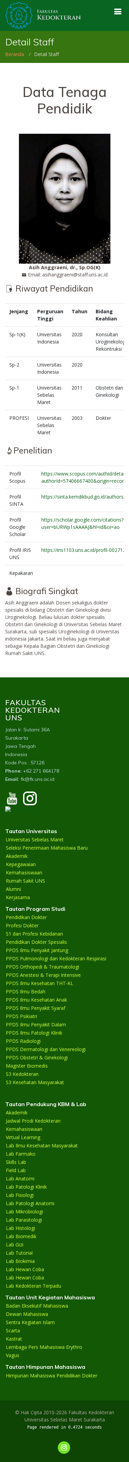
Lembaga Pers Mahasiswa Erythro (44, 1347)
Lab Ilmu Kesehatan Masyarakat (42, 1145)
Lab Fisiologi (20, 1195)
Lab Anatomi (20, 1178)
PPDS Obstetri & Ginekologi (37, 1057)
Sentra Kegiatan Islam (30, 1322)
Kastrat (14, 1338)
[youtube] (12, 801)
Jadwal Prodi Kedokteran (33, 1121)
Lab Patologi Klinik (26, 1187)
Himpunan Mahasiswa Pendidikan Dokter (51, 1375)
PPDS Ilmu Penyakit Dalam (36, 1024)
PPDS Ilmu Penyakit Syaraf (35, 1008)
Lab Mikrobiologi (24, 1211)
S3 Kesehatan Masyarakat (35, 1082)
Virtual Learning (23, 1137)
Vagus (12, 1355)
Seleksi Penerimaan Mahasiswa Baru (47, 847)
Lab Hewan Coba (25, 1269)
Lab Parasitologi (24, 1220)
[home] (43, 15)
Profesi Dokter (22, 925)
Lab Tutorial (19, 1253)
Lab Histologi (20, 1228)
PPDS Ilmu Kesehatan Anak (36, 999)
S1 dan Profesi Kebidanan (34, 933)
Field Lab (16, 1170)
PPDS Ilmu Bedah (25, 991)
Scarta (13, 1330)
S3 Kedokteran (22, 1074)
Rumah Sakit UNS (25, 881)
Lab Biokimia (20, 1261)
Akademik (17, 856)
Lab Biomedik (21, 1236)
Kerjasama (18, 897)
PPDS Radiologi (23, 1041)
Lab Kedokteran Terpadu (33, 1286)
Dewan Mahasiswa (27, 1314)
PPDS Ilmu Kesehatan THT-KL (39, 983)
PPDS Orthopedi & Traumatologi (42, 966)
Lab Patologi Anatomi (30, 1203)
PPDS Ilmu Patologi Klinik (34, 1032)
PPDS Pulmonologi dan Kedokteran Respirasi (56, 958)
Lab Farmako (20, 1154)
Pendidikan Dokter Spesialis (36, 942)
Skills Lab (16, 1162)
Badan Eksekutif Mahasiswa (37, 1305)
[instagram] (30, 801)
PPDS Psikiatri (21, 1016)
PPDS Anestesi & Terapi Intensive (43, 975)
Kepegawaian (21, 864)
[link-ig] (64, 1447)
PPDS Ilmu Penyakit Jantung (37, 950)
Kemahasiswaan (24, 872)
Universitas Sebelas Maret (35, 839)
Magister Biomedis (27, 1065)
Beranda (14, 54)
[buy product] (117, 11)
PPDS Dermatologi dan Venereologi (46, 1049)
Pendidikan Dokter (26, 917)
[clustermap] (21, 809)
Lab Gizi (14, 1244)
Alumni (13, 889)
